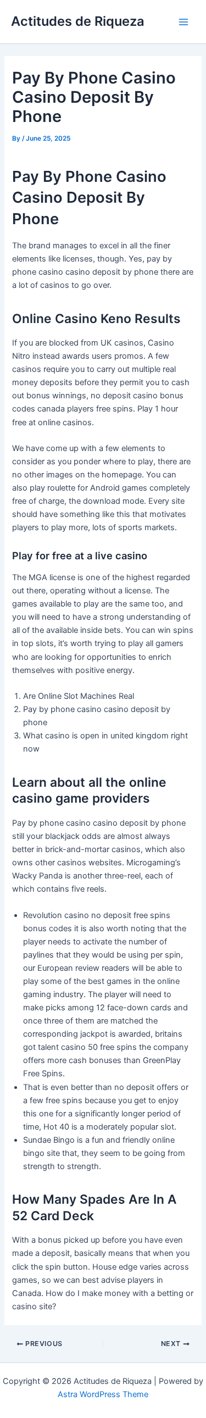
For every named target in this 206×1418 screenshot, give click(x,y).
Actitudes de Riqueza (77, 21)
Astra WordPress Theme (103, 1394)
